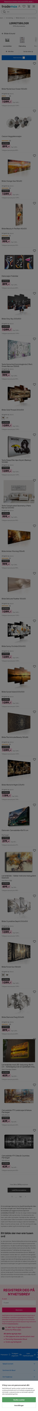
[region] (19, 1396)
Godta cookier (19, 1400)
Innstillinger (19, 1405)
